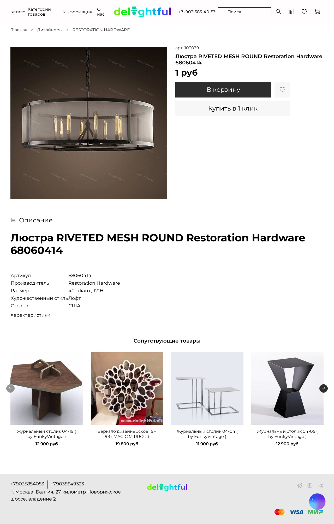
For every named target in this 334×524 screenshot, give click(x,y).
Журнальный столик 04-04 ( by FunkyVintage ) (207, 434)
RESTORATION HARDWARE (101, 29)
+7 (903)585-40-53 (197, 11)
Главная (18, 29)
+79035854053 (27, 484)
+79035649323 (67, 484)
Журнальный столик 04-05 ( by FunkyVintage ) (287, 434)
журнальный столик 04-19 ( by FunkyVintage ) (46, 434)
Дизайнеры (50, 29)
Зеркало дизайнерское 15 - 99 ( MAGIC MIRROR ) (127, 434)
